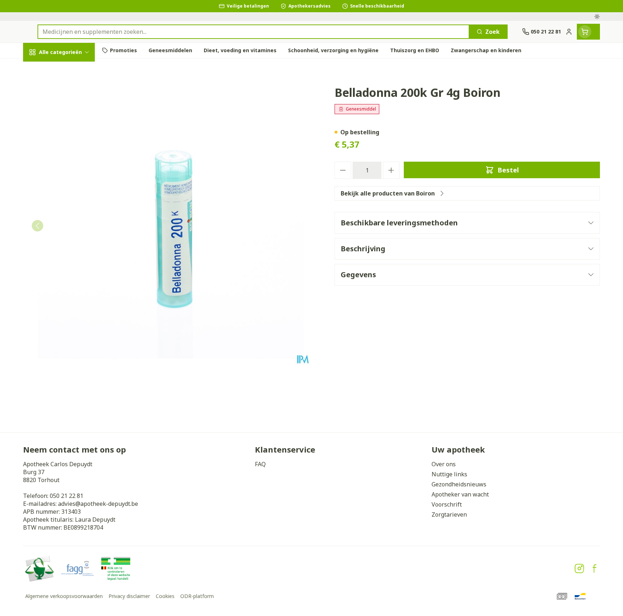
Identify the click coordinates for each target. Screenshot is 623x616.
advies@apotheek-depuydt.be (98, 504)
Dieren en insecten (69, 232)
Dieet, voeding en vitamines (69, 124)
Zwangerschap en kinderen (69, 150)
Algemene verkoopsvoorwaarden (64, 596)
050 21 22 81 (66, 496)
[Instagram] (579, 568)
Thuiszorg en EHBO (69, 212)
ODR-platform (197, 596)
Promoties (44, 69)
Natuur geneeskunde (69, 192)
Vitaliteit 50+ (69, 172)
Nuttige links (449, 474)
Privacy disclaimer (129, 596)
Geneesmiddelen (69, 251)
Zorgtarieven (449, 514)
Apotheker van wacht (460, 494)
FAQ (260, 464)
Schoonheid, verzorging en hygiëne (69, 95)
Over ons (444, 464)
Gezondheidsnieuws (459, 484)
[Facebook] (594, 568)
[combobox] (253, 31)
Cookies (165, 596)
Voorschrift (447, 504)
